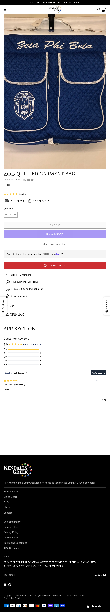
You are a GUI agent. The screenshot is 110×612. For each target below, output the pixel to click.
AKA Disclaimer (12, 548)
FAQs (6, 502)
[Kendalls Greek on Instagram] (10, 585)
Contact (8, 512)
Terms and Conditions (15, 542)
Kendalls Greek (27, 595)
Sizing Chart (10, 496)
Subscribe (100, 575)
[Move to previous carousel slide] (97, 444)
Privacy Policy (11, 532)
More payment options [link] (55, 243)
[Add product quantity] (6, 214)
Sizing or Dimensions (21, 274)
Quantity (8, 208)
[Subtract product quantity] (14, 214)
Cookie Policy (11, 537)
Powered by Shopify (12, 598)
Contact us (33, 281)
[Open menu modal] (5, 9)
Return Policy (11, 491)
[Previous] (22, 2)
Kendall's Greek (12, 179)
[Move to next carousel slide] (104, 444)
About (7, 507)
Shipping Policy (12, 521)
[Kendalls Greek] (55, 9)
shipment (38, 288)
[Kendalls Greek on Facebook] (5, 585)
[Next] (88, 2)
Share (10, 306)
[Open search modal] (99, 9)
